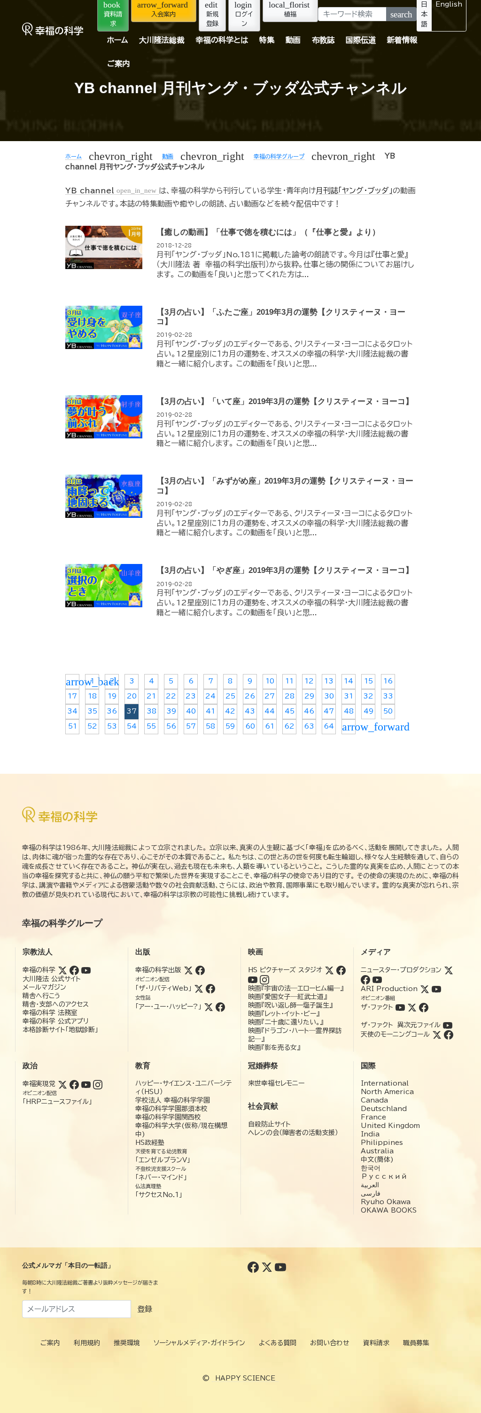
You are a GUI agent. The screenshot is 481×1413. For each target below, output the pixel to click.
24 (210, 696)
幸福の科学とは (222, 40)
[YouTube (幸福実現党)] (86, 1083)
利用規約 (87, 1343)
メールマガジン (44, 987)
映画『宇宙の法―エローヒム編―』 (295, 988)
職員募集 (416, 1343)
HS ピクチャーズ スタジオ (285, 970)
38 (151, 711)
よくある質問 (277, 1343)
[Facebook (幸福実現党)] (74, 1083)
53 (112, 726)
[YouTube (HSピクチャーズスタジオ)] (252, 979)
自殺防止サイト (269, 1124)
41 (210, 711)
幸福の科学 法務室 (50, 1012)
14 (348, 681)
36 (112, 711)
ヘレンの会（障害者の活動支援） (293, 1132)
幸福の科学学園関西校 (168, 1117)
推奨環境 (127, 1343)
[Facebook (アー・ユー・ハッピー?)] (220, 1006)
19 (112, 696)
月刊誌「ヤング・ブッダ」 (354, 190)
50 (388, 711)
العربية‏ (370, 1185)
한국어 (370, 1168)
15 (368, 681)
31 (348, 696)
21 (151, 696)
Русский (384, 1176)
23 (191, 696)
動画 (293, 40)
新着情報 (402, 40)
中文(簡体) (377, 1159)
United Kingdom (390, 1125)
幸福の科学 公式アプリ (56, 1021)
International (385, 1083)
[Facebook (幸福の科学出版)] (200, 970)
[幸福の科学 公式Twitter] (268, 1266)
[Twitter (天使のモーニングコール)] (437, 1034)
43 (250, 711)
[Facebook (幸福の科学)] (74, 970)
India (370, 1134)
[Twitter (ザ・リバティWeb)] (198, 988)
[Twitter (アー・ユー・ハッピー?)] (208, 1006)
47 (329, 711)
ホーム (117, 40)
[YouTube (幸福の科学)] (86, 970)
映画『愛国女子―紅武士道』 (287, 996)
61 (269, 726)
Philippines (382, 1142)
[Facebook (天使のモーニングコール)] (448, 1034)
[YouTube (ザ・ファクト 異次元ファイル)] (447, 1025)
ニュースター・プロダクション (401, 970)
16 (388, 681)
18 (92, 696)
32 (368, 696)
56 (171, 726)
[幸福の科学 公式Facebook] (254, 1266)
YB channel (110, 190)
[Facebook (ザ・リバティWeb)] (210, 988)
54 (132, 726)
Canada (374, 1100)
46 (309, 711)
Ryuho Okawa (386, 1202)
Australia (377, 1151)
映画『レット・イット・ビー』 (283, 1013)
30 (329, 696)
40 (191, 711)
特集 (266, 40)
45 (290, 711)
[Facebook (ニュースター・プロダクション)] (365, 979)
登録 (144, 1309)
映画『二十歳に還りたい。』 (285, 1022)
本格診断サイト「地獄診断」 (60, 1029)
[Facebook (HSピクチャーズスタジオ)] (341, 970)
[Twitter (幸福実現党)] (62, 1083)
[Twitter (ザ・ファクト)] (412, 1007)
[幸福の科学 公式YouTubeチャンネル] (280, 1266)
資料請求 (376, 1343)
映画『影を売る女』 (274, 1047)
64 (329, 726)
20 (132, 696)
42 (230, 711)
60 (250, 726)
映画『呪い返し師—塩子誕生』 (290, 1005)
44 (269, 711)
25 (230, 696)
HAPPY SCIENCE (245, 1378)
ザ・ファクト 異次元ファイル (401, 1025)
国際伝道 (361, 40)
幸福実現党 (39, 1083)
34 (72, 711)
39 (171, 711)
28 (290, 696)
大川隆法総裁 (161, 40)
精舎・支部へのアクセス (56, 1004)
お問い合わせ (329, 1343)
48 (349, 711)
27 (269, 696)
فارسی (370, 1193)
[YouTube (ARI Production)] (436, 988)
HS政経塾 (149, 1142)
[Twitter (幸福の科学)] (62, 970)
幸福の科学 (39, 970)
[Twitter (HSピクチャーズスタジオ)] (329, 970)
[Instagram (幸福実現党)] (97, 1083)
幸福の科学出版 (158, 970)
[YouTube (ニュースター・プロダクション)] (377, 979)
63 (309, 726)
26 (250, 696)
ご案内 (118, 63)
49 (368, 711)
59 (230, 726)
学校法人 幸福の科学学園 (172, 1100)
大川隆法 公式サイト (52, 979)
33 (388, 696)
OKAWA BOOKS (389, 1210)
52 (92, 726)
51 (72, 726)
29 (309, 696)
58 (210, 726)
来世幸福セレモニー (276, 1083)
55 (151, 726)
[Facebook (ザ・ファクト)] (423, 1007)
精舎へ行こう (42, 995)
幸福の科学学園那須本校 (171, 1108)
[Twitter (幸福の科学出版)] (188, 970)
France (373, 1117)
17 (72, 696)
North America (387, 1091)
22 (171, 696)
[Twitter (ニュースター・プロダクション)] (448, 970)
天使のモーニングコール (395, 1034)
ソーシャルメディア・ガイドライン (199, 1343)
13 (329, 681)
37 (131, 711)
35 (92, 711)
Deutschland (384, 1108)
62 (289, 726)
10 (269, 681)
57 (191, 726)
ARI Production (389, 988)
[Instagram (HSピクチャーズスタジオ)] (264, 979)
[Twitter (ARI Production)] (424, 988)
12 (309, 681)
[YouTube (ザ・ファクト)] (400, 1007)
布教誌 (323, 40)
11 (289, 681)
